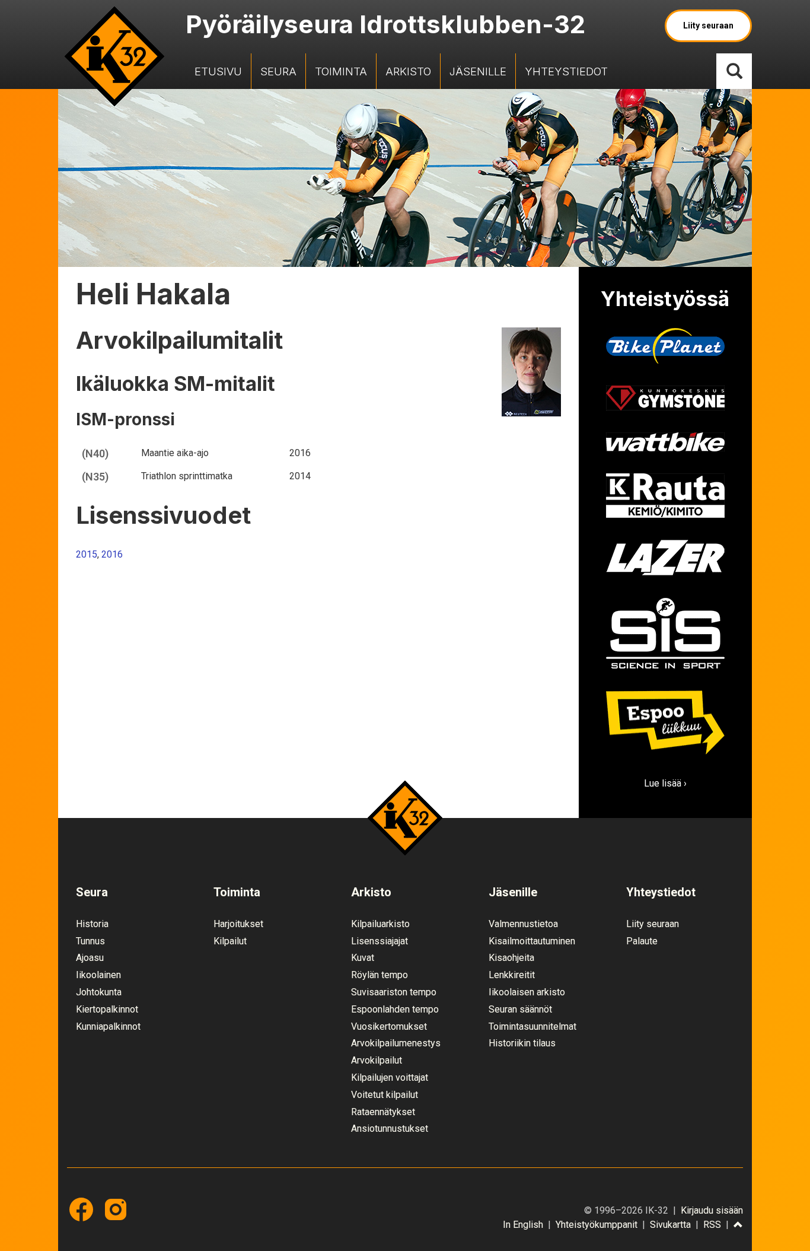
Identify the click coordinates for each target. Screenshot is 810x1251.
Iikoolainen (98, 975)
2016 (112, 554)
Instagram (115, 1209)
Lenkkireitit (512, 975)
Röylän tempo (379, 975)
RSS (712, 1224)
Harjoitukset (238, 924)
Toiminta (341, 71)
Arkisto (408, 71)
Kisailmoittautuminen (532, 941)
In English (523, 1224)
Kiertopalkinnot (107, 1009)
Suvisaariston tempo (393, 992)
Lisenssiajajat (379, 941)
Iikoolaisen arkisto (527, 992)
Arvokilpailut (376, 1060)
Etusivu (218, 71)
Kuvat (362, 957)
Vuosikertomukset (389, 1026)
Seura (278, 71)
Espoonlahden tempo (395, 1009)
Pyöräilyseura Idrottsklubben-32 (385, 24)
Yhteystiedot (566, 71)
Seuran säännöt (520, 1009)
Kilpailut (230, 941)
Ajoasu (90, 957)
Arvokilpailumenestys (396, 1043)
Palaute (642, 941)
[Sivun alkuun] (738, 1225)
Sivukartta (670, 1224)
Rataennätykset (383, 1112)
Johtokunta (99, 992)
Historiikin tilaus (522, 1043)
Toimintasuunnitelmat (532, 1026)
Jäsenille (477, 71)
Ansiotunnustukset (389, 1128)
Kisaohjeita (511, 957)
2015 (86, 554)
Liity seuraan (708, 25)
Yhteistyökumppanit (596, 1224)
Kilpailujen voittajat (389, 1077)
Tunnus (90, 941)
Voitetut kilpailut (384, 1094)
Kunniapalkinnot (108, 1026)
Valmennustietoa (523, 924)
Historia (92, 924)
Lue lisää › (665, 783)
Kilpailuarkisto (380, 924)
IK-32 (114, 56)
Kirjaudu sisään (712, 1210)
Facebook (81, 1209)
